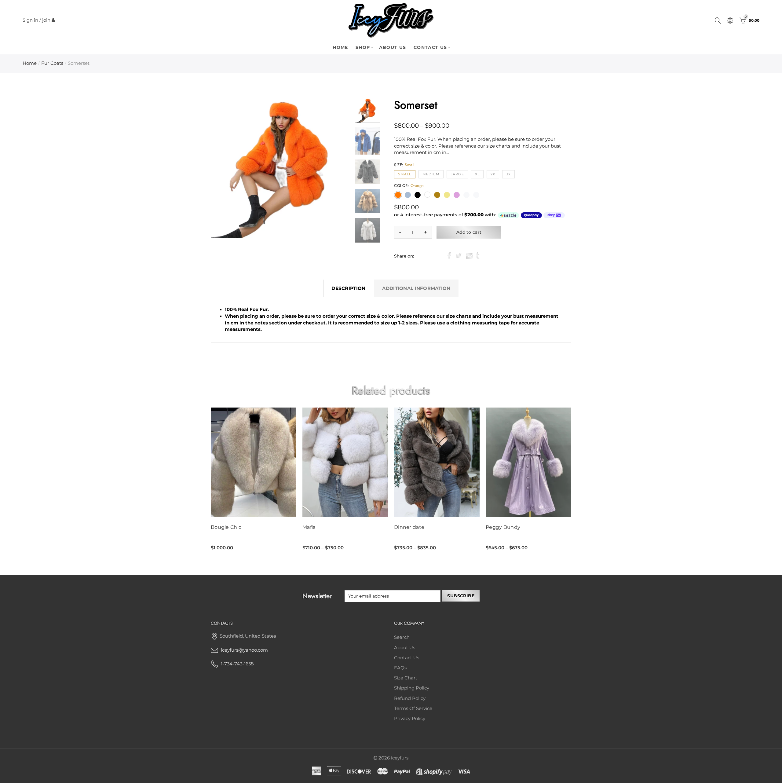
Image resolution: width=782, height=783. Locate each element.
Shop (363, 47)
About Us (392, 47)
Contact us (406, 657)
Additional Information (416, 288)
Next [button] (335, 167)
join (46, 20)
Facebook (449, 255)
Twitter (458, 255)
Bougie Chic (226, 527)
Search (402, 637)
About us (404, 647)
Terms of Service (413, 708)
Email (469, 255)
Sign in (30, 20)
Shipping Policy (411, 688)
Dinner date (409, 527)
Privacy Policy (409, 718)
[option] (281, 167)
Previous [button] (227, 167)
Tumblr (478, 255)
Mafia (309, 527)
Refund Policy (410, 698)
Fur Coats (52, 63)
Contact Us (430, 47)
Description (348, 288)
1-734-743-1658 (237, 664)
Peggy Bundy (503, 527)
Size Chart (405, 678)
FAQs (400, 668)
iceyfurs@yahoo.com (244, 650)
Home (340, 47)
